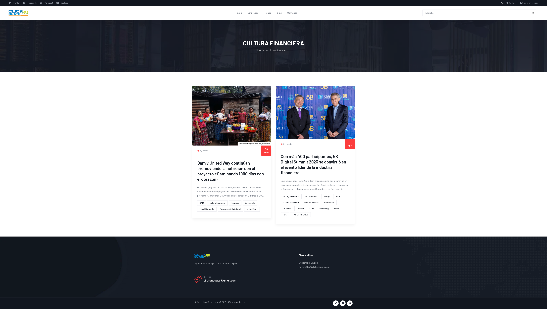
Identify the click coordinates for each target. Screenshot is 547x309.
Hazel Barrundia (207, 209)
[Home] (18, 13)
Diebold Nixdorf (311, 202)
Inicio (239, 12)
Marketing (324, 208)
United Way (252, 209)
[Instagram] (350, 303)
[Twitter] (335, 303)
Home (261, 50)
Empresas (253, 12)
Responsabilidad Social (230, 209)
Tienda (267, 12)
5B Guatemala (311, 196)
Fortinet (300, 208)
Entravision (329, 202)
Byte (338, 196)
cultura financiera (217, 203)
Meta (336, 208)
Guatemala (250, 203)
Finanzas (235, 203)
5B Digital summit (291, 196)
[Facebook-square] (343, 303)
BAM (202, 203)
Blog (279, 12)
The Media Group (300, 214)
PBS (285, 214)
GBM (312, 208)
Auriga (327, 196)
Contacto (292, 12)
